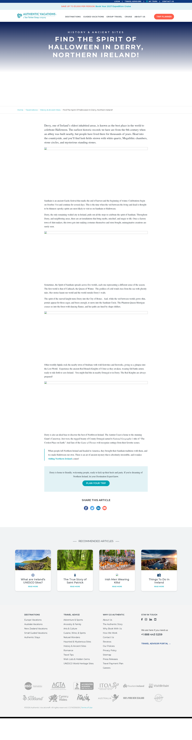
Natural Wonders (72, 637)
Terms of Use (86, 707)
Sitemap (107, 655)
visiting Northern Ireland (60, 458)
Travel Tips (69, 655)
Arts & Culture (70, 628)
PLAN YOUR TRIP (96, 483)
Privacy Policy (110, 650)
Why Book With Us (112, 628)
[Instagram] (146, 620)
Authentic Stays (32, 637)
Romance (68, 650)
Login (117, 1)
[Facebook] (142, 620)
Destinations (73, 16)
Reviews (107, 641)
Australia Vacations (33, 624)
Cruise (128, 16)
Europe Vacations (32, 620)
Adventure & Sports (73, 620)
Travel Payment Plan (113, 663)
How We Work (110, 633)
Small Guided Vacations (35, 633)
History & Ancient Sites (50, 110)
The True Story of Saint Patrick (75, 581)
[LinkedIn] (150, 620)
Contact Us (168, 1)
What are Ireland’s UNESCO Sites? (33, 581)
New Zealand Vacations (35, 628)
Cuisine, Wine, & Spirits (75, 633)
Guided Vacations (93, 16)
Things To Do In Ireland (159, 581)
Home (20, 110)
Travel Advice (32, 110)
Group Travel (114, 16)
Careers (106, 668)
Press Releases (110, 659)
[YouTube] (155, 620)
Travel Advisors (133, 1)
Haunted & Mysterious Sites (77, 641)
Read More (33, 586)
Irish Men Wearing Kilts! (117, 581)
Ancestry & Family (72, 624)
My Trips (152, 1)
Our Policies (109, 646)
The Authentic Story (113, 624)
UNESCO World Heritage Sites (78, 663)
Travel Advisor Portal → (156, 643)
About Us (140, 16)
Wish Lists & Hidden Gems (77, 659)
